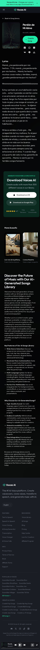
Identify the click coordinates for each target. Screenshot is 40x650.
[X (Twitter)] (16, 629)
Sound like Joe (21, 586)
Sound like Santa (25, 583)
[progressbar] (20, 648)
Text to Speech (7, 517)
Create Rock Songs (9, 607)
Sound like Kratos (8, 586)
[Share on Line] (29, 52)
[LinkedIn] (28, 629)
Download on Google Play (23, 202)
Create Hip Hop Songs (24, 604)
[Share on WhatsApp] (29, 48)
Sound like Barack (24, 589)
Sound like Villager (8, 593)
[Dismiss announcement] (37, 3)
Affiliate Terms (7, 563)
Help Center (26, 533)
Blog (23, 525)
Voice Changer (7, 537)
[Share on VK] (25, 52)
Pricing (24, 529)
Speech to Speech (8, 521)
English (6, 505)
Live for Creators (28, 537)
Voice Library (26, 517)
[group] (20, 648)
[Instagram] (20, 629)
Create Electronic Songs (28, 610)
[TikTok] (24, 629)
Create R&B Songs (24, 607)
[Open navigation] (3, 9)
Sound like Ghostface (9, 583)
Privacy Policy (7, 551)
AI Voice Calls (7, 541)
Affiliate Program (28, 541)
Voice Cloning (7, 525)
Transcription (7, 533)
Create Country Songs (10, 610)
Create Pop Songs (8, 604)
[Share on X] (34, 48)
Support (5, 567)
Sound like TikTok (23, 593)
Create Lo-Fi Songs (24, 613)
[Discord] (11, 629)
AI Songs (25, 521)
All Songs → (6, 616)
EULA (4, 559)
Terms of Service (8, 555)
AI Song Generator (9, 529)
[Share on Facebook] (25, 48)
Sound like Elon (22, 580)
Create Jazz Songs (9, 613)
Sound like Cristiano (9, 589)
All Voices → (6, 596)
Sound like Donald (8, 580)
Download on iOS (23, 195)
